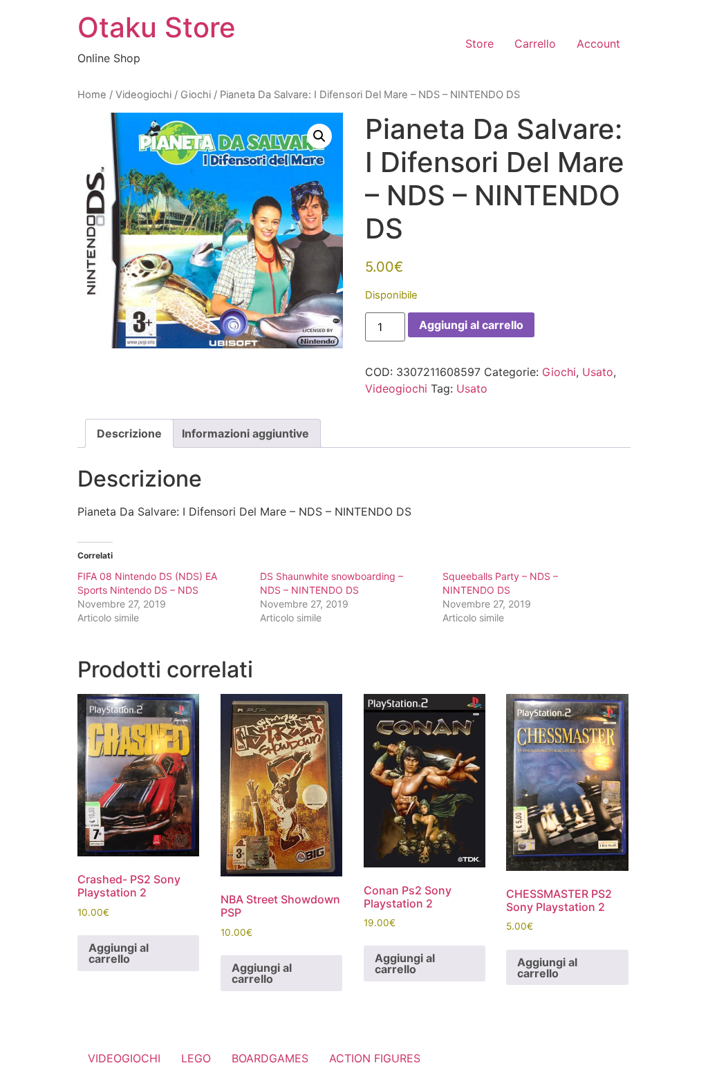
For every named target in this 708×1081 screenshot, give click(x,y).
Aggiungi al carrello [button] (118, 953)
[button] (319, 136)
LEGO (196, 1058)
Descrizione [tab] (129, 433)
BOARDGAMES (270, 1058)
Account (598, 43)
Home (91, 94)
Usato (597, 372)
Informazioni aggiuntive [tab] (245, 433)
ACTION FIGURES (374, 1058)
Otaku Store (156, 27)
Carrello (535, 43)
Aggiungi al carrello (471, 325)
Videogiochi (143, 94)
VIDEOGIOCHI (124, 1058)
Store (479, 43)
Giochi (195, 94)
